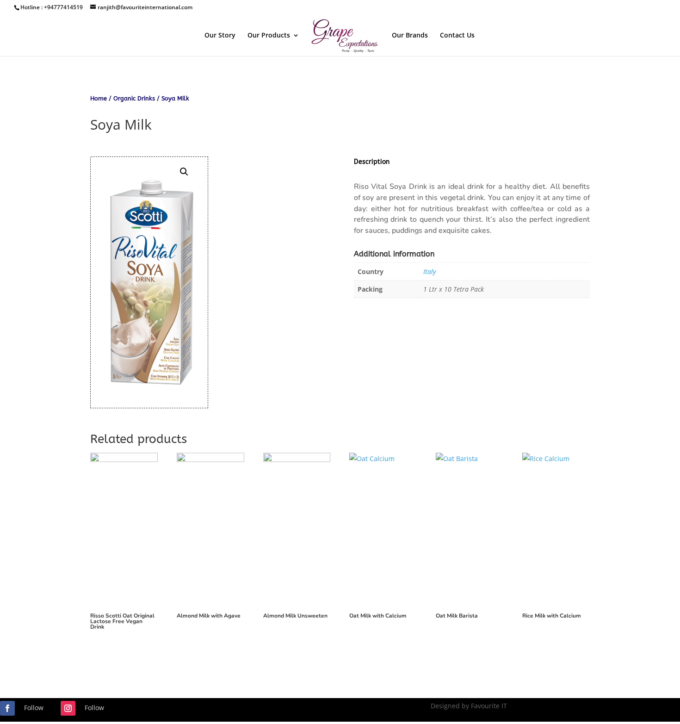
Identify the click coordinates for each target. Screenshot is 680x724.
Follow (33, 707)
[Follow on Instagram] (68, 708)
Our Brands (410, 35)
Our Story (219, 35)
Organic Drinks (134, 98)
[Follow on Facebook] (7, 708)
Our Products (268, 35)
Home (98, 98)
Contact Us (457, 35)
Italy (429, 271)
